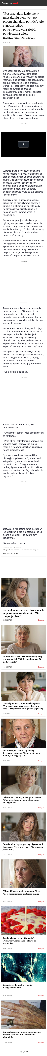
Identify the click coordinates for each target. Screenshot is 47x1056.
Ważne (10, 3)
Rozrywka (41, 620)
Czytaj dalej (23, 1051)
